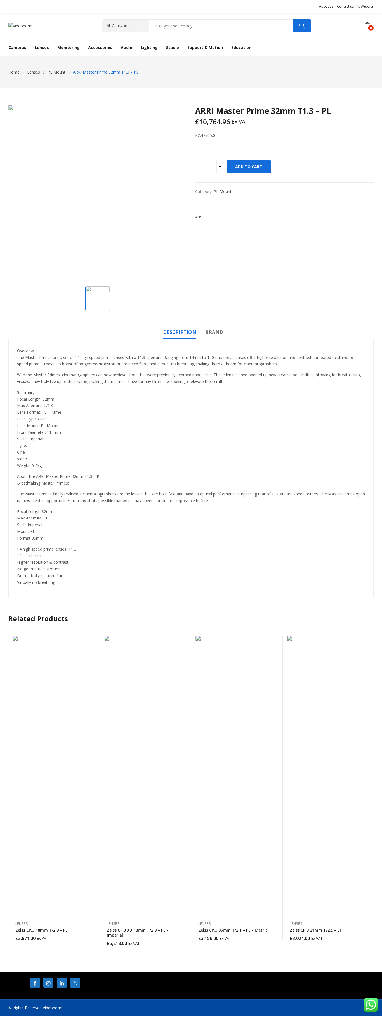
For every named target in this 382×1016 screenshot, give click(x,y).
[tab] (179, 333)
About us (326, 6)
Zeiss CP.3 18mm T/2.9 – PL (41, 930)
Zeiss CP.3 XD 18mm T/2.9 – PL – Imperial (138, 932)
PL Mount (223, 191)
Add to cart (248, 166)
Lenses (21, 923)
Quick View (92, 641)
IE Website (365, 6)
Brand (214, 332)
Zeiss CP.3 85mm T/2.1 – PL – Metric (232, 930)
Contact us (345, 6)
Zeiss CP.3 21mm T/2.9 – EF (316, 930)
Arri (198, 217)
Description (179, 332)
